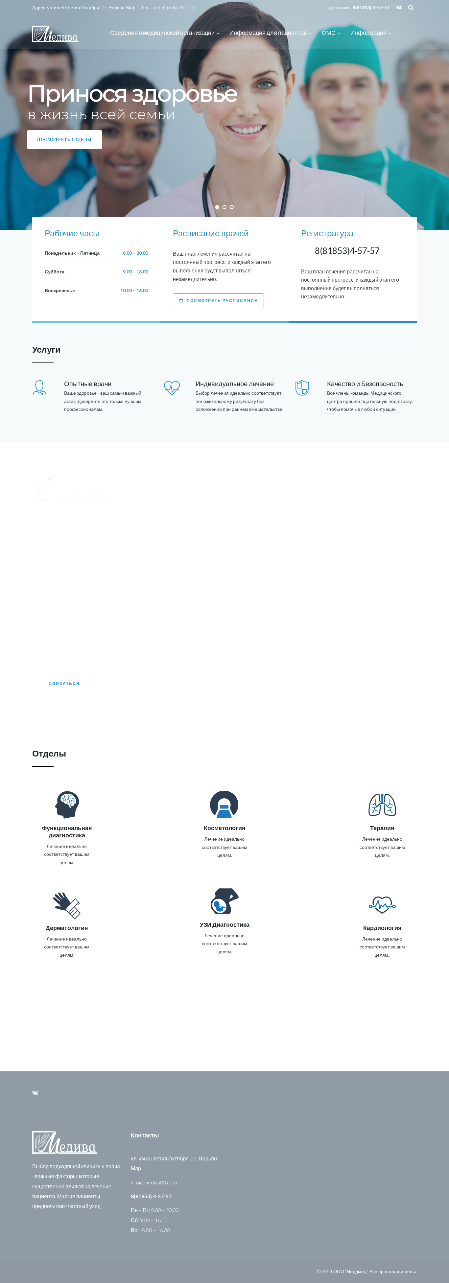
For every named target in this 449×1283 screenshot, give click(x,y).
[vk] (399, 7)
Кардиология (382, 927)
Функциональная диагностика (67, 831)
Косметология (225, 827)
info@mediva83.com (174, 7)
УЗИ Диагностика (224, 924)
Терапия (382, 827)
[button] (217, 207)
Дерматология (67, 927)
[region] (224, 115)
